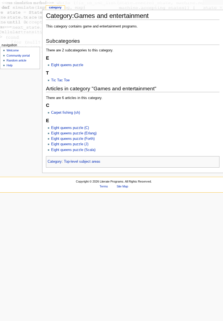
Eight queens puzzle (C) (70, 128)
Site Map (122, 186)
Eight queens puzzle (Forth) (73, 139)
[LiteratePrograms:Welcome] (21, 21)
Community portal (18, 55)
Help (10, 65)
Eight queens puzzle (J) (69, 144)
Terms (104, 186)
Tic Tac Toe (60, 80)
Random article (16, 60)
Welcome (13, 50)
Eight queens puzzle (67, 65)
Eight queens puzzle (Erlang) (74, 133)
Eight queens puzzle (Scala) (73, 150)
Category (55, 161)
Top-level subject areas (82, 161)
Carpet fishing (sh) (65, 113)
